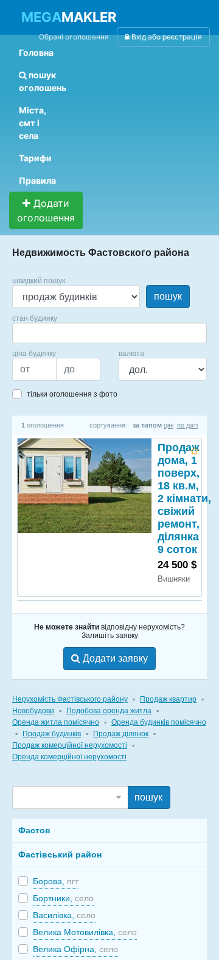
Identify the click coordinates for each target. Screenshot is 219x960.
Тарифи (35, 158)
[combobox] (109, 333)
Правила (37, 180)
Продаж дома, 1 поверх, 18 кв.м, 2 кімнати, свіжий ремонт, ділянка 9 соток (184, 498)
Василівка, (64, 915)
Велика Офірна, (75, 949)
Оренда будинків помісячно (158, 722)
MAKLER (68, 17)
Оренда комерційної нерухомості (69, 757)
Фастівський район (60, 854)
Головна (36, 52)
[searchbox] (34, 333)
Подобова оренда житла (108, 711)
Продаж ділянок (120, 734)
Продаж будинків (52, 734)
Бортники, (63, 898)
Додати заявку (114, 658)
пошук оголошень (42, 81)
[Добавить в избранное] (194, 448)
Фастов (34, 830)
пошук (168, 296)
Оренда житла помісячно (55, 722)
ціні (168, 425)
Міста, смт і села (32, 123)
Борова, (55, 881)
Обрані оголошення (74, 36)
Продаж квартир (168, 699)
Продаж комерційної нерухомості (69, 745)
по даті (187, 425)
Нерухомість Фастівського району (70, 699)
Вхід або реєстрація (166, 36)
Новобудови (33, 711)
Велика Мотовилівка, (85, 932)
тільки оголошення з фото (72, 394)
